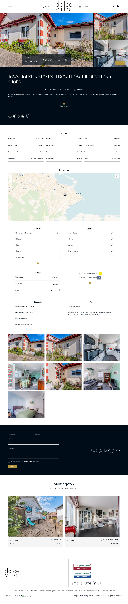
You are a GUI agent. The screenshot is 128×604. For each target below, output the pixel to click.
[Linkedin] (14, 115)
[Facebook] (10, 115)
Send (12, 466)
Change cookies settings (114, 596)
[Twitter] (18, 115)
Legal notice (89, 596)
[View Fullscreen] (10, 181)
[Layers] (117, 176)
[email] (23, 115)
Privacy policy (100, 596)
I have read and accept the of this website (25, 461)
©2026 (9, 596)
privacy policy (28, 461)
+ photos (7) (120, 63)
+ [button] (10, 175)
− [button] (10, 178)
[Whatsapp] (27, 115)
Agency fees (79, 596)
